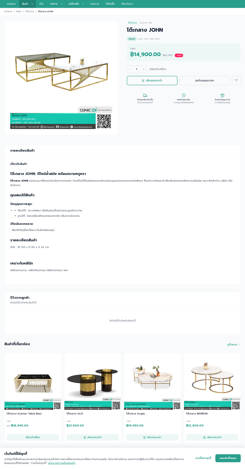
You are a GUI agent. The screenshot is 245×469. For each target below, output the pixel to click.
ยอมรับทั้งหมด (228, 458)
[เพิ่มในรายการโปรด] (236, 80)
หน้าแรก (11, 4)
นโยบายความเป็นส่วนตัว (61, 463)
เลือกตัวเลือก (33, 437)
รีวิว (41, 4)
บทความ (94, 4)
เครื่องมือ (74, 4)
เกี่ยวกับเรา (127, 4)
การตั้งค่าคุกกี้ (203, 458)
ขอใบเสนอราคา (204, 80)
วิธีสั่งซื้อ (110, 4)
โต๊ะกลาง (29, 11)
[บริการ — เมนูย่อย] (62, 4)
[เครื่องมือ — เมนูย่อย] (84, 4)
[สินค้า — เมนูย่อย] (33, 4)
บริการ (54, 4)
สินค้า (25, 4)
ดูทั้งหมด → (234, 344)
